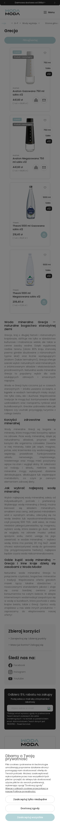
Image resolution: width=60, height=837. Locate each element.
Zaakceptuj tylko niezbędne (30, 799)
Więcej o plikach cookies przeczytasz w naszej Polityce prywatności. (26, 790)
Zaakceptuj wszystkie (30, 817)
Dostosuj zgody (30, 808)
